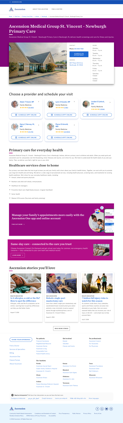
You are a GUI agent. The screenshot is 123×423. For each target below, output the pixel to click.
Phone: (72, 49)
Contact (72, 45)
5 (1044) (102, 109)
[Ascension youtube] (106, 409)
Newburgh (44, 16)
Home (10, 16)
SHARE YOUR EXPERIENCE (21, 339)
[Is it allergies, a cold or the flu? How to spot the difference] (25, 283)
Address (72, 60)
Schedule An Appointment (79, 54)
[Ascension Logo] (17, 410)
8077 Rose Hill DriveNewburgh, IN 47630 (76, 64)
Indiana (37, 16)
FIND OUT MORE (17, 224)
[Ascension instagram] (111, 409)
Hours (95, 45)
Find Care (17, 16)
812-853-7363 (78, 49)
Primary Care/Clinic (27, 16)
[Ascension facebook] (97, 409)
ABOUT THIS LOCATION (40, 9)
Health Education (16, 296)
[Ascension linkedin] (102, 409)
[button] (25, 115)
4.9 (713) (30, 132)
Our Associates (51, 296)
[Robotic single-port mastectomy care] (61, 283)
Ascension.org (17, 2)
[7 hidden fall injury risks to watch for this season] (97, 283)
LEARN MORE (16, 255)
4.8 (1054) (67, 132)
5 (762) (66, 107)
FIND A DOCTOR (57, 9)
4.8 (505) (31, 107)
